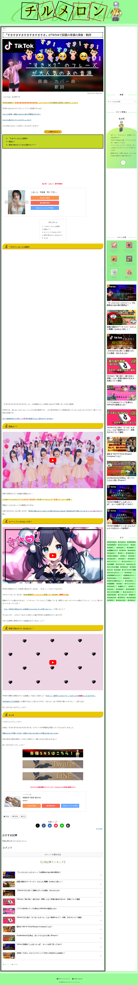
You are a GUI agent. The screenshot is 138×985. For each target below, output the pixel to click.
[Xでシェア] (38, 826)
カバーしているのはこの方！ (53, 232)
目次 (50, 222)
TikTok (7, 816)
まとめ (46, 238)
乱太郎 (122, 119)
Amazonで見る (45, 198)
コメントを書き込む (53, 854)
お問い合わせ (78, 979)
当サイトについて (64, 979)
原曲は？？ (47, 229)
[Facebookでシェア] (44, 826)
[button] (68, 826)
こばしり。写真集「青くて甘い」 (44, 192)
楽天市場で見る (45, 203)
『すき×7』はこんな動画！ (52, 226)
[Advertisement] (52, 165)
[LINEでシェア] (62, 826)
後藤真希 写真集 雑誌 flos (32, 797)
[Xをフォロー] (123, 162)
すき (24, 816)
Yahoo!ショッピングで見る (45, 208)
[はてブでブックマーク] (50, 826)
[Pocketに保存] (56, 826)
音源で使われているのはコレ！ (53, 235)
